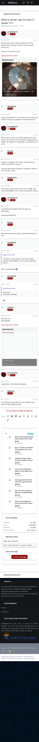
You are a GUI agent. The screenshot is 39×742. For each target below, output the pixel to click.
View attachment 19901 (9, 56)
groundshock (7, 26)
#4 (37, 159)
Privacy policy (30, 648)
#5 (37, 186)
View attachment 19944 (9, 325)
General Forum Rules (17, 648)
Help (3, 651)
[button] (3, 3)
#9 (37, 284)
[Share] (34, 40)
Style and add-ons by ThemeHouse (23, 658)
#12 (37, 399)
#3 (37, 135)
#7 (37, 230)
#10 (37, 316)
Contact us (5, 612)
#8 (37, 251)
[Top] (7, 651)
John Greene (31, 530)
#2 (37, 114)
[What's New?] (32, 2)
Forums (3, 607)
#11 (37, 381)
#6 (37, 206)
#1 (37, 40)
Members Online (12, 537)
